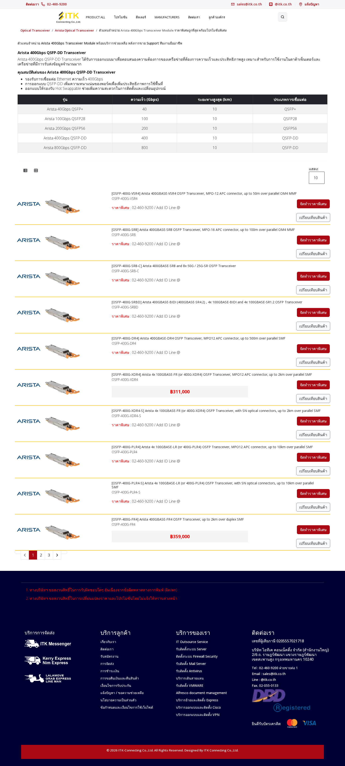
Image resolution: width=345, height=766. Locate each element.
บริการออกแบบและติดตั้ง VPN (197, 714)
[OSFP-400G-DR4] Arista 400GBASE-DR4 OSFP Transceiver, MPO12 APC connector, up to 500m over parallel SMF (198, 338)
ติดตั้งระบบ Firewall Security (197, 656)
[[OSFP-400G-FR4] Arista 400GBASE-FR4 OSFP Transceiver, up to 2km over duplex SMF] (62, 517)
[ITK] (68, 17)
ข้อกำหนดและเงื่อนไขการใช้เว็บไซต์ (126, 707)
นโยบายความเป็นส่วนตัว (118, 700)
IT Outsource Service (192, 642)
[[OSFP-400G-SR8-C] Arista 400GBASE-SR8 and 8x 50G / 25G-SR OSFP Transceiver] (62, 264)
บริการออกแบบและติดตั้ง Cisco (198, 707)
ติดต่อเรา (46, 4)
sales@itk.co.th (274, 673)
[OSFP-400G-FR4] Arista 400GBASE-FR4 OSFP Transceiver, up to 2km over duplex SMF (178, 519)
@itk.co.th (268, 679)
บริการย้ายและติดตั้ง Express (197, 700)
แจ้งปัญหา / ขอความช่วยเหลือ (122, 693)
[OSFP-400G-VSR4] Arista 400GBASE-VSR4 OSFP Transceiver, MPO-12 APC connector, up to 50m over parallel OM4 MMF (204, 193)
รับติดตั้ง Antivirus (189, 671)
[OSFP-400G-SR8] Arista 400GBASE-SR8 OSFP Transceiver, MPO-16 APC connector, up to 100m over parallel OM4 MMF (203, 229)
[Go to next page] (57, 555)
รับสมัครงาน (109, 656)
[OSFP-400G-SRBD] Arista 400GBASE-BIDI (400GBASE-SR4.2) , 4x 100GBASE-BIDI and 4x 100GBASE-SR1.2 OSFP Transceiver (207, 302)
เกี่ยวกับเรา (108, 642)
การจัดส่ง (107, 663)
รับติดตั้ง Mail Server (191, 663)
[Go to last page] (64, 552)
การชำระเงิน (109, 671)
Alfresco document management (201, 693)
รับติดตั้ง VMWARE (189, 685)
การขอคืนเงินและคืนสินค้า (119, 678)
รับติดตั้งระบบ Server (191, 649)
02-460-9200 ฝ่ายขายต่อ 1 (278, 668)
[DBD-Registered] (281, 691)
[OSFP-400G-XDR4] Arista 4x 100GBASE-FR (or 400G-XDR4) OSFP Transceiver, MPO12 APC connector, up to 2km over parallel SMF (212, 374)
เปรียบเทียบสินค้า (313, 217)
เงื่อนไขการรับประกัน (115, 685)
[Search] (282, 17)
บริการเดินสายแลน (190, 678)
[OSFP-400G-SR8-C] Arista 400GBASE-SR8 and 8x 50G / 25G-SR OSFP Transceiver (174, 266)
